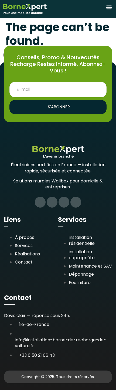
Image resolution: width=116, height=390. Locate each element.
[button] (108, 7)
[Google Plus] (75, 202)
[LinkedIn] (64, 202)
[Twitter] (52, 202)
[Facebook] (40, 202)
